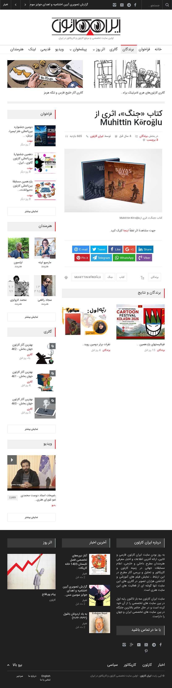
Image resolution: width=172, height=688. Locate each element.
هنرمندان (16, 49)
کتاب (121, 277)
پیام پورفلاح (49, 594)
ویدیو (59, 49)
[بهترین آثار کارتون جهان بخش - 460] (45, 408)
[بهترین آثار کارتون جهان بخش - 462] (45, 353)
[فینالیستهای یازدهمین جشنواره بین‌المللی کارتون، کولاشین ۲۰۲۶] (140, 322)
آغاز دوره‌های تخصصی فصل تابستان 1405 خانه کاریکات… (76, 562)
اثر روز (100, 49)
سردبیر (20, 676)
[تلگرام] (130, 5)
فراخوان (144, 49)
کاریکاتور (130, 665)
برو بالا (17, 665)
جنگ (110, 277)
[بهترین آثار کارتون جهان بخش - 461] (45, 380)
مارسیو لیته (44, 262)
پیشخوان (80, 49)
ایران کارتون (96, 136)
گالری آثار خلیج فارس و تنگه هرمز (63, 92)
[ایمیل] (122, 5)
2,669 (12, 497)
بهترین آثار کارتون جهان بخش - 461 (22, 374)
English (46, 676)
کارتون (52, 600)
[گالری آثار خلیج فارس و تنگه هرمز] (45, 74)
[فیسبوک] (135, 5)
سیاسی (112, 665)
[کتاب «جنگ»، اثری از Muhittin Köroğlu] (113, 180)
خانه (158, 49)
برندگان (128, 49)
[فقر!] (31, 571)
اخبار (84, 574)
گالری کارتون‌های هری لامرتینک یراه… (143, 92)
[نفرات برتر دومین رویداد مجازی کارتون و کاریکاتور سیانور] (86, 322)
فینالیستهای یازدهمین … (151, 344)
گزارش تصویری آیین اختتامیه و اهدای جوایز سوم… (58, 4)
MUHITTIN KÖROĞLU (87, 277)
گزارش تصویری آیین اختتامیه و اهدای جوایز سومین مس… (75, 590)
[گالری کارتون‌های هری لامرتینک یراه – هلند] (127, 74)
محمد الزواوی (18, 300)
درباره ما (32, 676)
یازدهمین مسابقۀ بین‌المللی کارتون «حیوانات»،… (23, 185)
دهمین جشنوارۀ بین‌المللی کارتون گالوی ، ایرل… (23, 158)
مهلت (30, 141)
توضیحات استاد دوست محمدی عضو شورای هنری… (39, 498)
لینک (32, 49)
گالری (114, 49)
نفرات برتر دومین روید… (96, 344)
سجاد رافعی (45, 300)
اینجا (126, 230)
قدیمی (45, 49)
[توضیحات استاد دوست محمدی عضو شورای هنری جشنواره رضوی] (32, 473)
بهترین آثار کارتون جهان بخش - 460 (22, 401)
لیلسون (18, 262)
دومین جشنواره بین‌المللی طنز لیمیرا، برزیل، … (21, 131)
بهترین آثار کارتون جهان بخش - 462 (22, 347)
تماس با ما (45, 680)
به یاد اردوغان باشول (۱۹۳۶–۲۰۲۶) (75, 616)
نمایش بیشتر (31, 211)
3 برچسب (152, 140)
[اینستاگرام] (114, 5)
